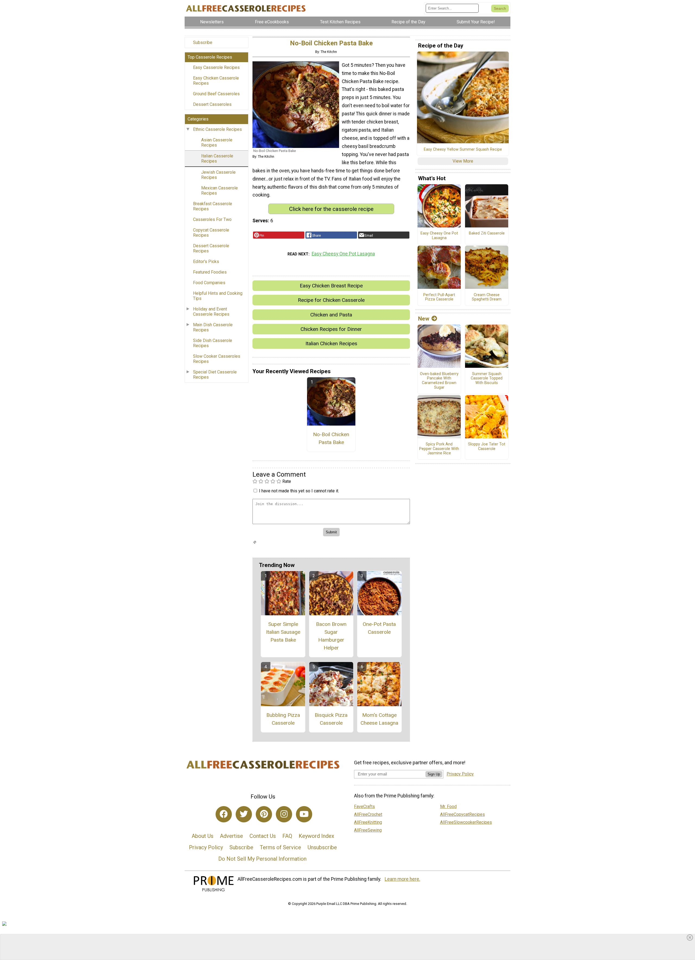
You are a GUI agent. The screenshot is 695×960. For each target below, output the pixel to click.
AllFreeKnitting (368, 822)
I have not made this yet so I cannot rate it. (299, 490)
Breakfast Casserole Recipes (212, 206)
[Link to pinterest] (264, 814)
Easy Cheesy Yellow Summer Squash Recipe (463, 149)
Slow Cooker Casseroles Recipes (216, 359)
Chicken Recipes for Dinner (331, 329)
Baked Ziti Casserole (487, 233)
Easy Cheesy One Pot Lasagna (343, 253)
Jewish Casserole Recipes (218, 175)
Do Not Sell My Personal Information (262, 859)
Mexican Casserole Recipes (219, 190)
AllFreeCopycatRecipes (462, 814)
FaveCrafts (364, 806)
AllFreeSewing (368, 830)
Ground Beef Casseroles (216, 93)
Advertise (231, 836)
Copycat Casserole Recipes (211, 232)
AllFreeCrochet (368, 814)
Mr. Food (448, 806)
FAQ (287, 836)
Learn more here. (402, 879)
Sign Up (434, 774)
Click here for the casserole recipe (331, 209)
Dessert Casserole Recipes (211, 248)
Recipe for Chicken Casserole (331, 300)
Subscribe (202, 42)
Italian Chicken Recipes (331, 343)
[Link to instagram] (284, 814)
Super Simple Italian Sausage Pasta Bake (283, 632)
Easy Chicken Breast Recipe (331, 286)
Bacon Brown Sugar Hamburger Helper (331, 636)
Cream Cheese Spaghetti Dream (486, 297)
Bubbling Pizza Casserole (283, 719)
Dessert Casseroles (212, 104)
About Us (202, 836)
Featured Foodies (210, 272)
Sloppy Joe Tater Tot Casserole (486, 446)
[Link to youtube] (304, 814)
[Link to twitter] (244, 814)
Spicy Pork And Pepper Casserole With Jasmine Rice (439, 448)
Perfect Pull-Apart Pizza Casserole (439, 297)
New (423, 318)
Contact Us (262, 836)
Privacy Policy (206, 847)
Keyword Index (316, 836)
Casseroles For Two (212, 219)
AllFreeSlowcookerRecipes (466, 822)
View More (463, 161)
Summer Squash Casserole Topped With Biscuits (487, 378)
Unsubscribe (322, 847)
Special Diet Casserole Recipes (215, 374)
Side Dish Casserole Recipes (212, 343)
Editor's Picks (206, 261)
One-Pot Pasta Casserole (379, 628)
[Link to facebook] (224, 814)
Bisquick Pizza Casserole (331, 719)
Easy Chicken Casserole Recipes (216, 80)
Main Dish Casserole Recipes (213, 327)
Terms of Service (280, 847)
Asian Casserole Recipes (216, 142)
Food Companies (209, 282)
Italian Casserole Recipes (217, 158)
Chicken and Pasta (331, 315)
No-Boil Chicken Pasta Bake (331, 438)
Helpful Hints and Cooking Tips (217, 296)
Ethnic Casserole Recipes (217, 129)
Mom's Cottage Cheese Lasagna (379, 719)
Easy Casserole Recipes (216, 67)
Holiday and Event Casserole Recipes (211, 311)
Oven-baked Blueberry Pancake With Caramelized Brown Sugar (439, 381)
